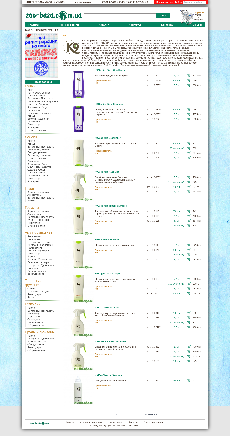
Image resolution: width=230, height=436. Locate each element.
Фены (30, 297)
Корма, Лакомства (38, 191)
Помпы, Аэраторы (38, 250)
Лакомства (33, 121)
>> (137, 414)
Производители (69, 24)
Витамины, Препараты (40, 98)
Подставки (33, 239)
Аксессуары (34, 124)
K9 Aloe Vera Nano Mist (107, 172)
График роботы (116, 422)
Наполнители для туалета (42, 101)
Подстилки (33, 222)
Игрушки (32, 115)
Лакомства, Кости (37, 175)
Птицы (30, 188)
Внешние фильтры (38, 262)
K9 (96, 83)
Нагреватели (35, 247)
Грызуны (32, 207)
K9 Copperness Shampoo (108, 273)
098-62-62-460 (109, 2)
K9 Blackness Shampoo (107, 239)
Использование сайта (91, 422)
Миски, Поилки (36, 95)
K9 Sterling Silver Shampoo (109, 104)
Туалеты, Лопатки (37, 104)
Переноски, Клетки (38, 149)
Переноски (33, 110)
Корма (31, 140)
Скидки (197, 24)
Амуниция (33, 161)
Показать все (150, 414)
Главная (33, 24)
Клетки (31, 200)
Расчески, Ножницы (39, 112)
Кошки (30, 86)
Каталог (104, 24)
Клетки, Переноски (38, 219)
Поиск (163, 15)
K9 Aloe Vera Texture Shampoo (111, 206)
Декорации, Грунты (38, 242)
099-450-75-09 (124, 2)
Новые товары (42, 81)
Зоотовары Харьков (154, 422)
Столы (31, 288)
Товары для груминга (34, 283)
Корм (30, 89)
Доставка (167, 24)
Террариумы (34, 316)
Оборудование (36, 325)
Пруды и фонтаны (40, 332)
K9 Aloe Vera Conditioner (108, 138)
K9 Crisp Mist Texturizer (107, 307)
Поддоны (32, 268)
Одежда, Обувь (36, 169)
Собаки (31, 137)
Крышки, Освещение (39, 259)
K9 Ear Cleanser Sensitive (108, 375)
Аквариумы (34, 236)
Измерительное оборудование (36, 272)
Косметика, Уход (37, 107)
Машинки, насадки (38, 291)
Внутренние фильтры (40, 244)
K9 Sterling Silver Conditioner (110, 70)
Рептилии (33, 304)
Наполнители (35, 322)
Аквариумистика (38, 233)
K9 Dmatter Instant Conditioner (111, 341)
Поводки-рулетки (37, 152)
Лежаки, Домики (36, 130)
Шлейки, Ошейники (38, 118)
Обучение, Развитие (39, 166)
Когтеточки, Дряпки (38, 92)
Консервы (33, 127)
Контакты (135, 24)
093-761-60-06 (140, 2)
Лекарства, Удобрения (40, 265)
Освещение (34, 319)
